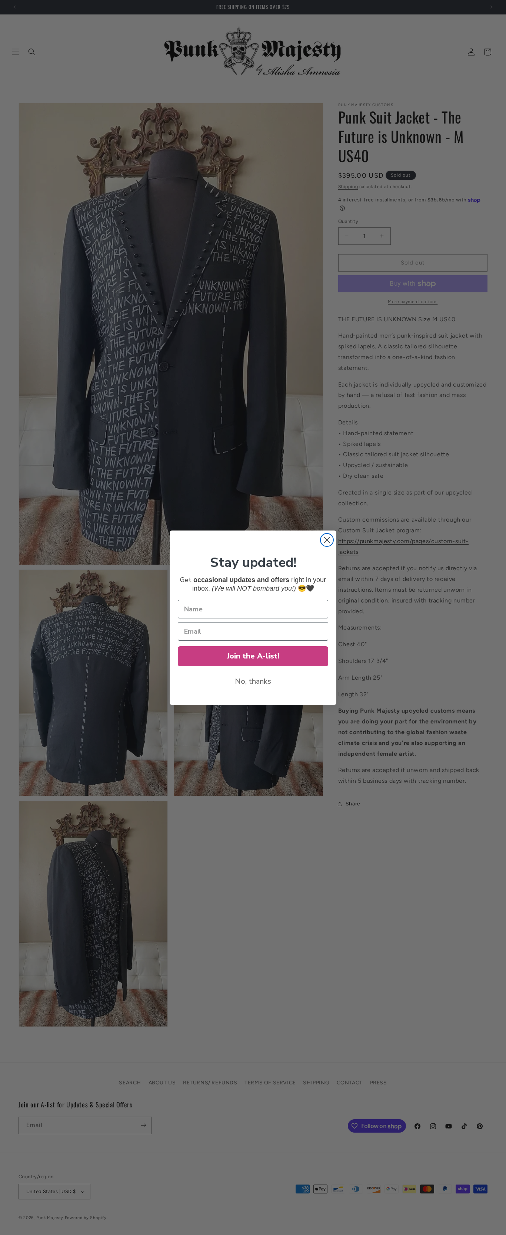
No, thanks (253, 681)
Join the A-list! (253, 656)
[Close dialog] (326, 539)
